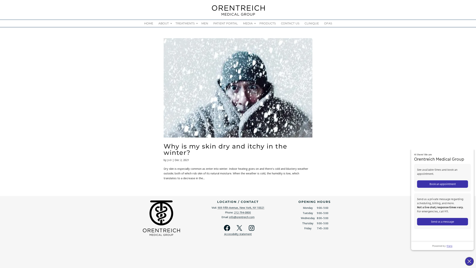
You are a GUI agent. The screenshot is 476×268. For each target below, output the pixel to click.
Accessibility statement (238, 234)
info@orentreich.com (242, 217)
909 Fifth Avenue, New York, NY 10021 (241, 207)
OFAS (328, 23)
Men (204, 23)
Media (248, 23)
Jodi (169, 160)
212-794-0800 (242, 212)
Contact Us (290, 23)
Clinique (312, 23)
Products (267, 23)
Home (148, 23)
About (163, 23)
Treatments (185, 23)
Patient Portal (225, 23)
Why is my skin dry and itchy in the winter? (225, 149)
